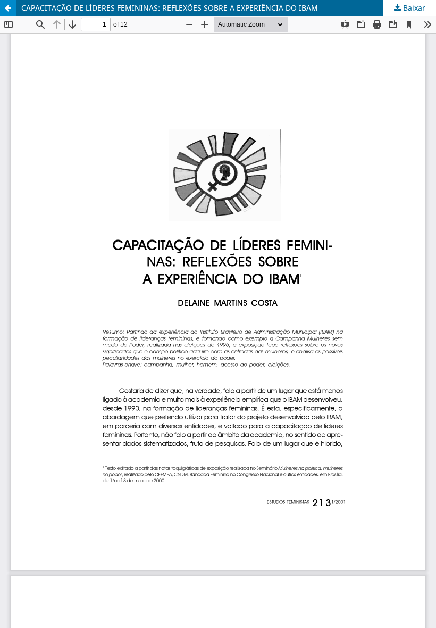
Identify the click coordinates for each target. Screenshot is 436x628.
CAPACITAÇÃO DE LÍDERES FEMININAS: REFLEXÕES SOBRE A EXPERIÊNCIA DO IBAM (169, 8)
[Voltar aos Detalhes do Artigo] (8, 8)
